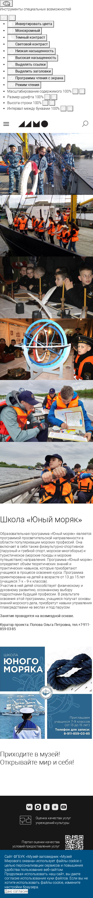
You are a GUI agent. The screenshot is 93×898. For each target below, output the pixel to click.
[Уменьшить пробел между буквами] (63, 108)
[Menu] (6, 124)
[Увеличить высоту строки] (52, 103)
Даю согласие (16, 891)
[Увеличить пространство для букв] (70, 108)
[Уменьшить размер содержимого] (75, 91)
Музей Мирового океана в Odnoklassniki (46, 807)
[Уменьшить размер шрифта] (47, 97)
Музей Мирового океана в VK (29, 807)
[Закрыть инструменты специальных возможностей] (12, 18)
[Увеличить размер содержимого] (82, 91)
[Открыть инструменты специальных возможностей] (6, 3)
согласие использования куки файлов (36, 878)
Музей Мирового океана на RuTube (63, 807)
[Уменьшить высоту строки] (45, 103)
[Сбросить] (4, 18)
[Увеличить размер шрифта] (54, 97)
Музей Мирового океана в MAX (38, 807)
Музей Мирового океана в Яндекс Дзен (55, 807)
